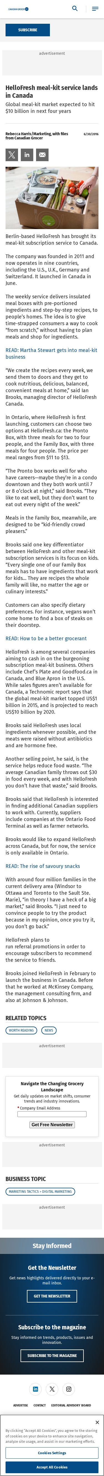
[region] (52, 1445)
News (49, 1030)
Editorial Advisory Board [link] (71, 1405)
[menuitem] (12, 155)
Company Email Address (38, 1108)
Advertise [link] (20, 1405)
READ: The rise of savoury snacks (43, 866)
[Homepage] (18, 9)
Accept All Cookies (52, 1467)
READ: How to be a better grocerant (46, 638)
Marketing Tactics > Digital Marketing (40, 1192)
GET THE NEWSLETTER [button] (52, 1296)
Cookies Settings (52, 1453)
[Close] (97, 1422)
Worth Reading (21, 1030)
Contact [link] (40, 1405)
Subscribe (27, 29)
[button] (95, 9)
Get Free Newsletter (52, 1124)
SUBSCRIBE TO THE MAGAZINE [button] (52, 1355)
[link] (12, 155)
